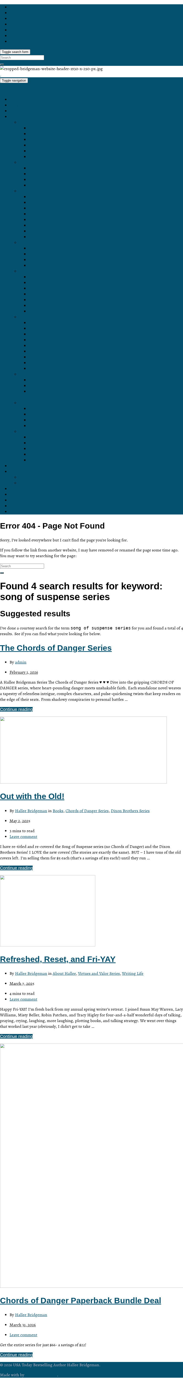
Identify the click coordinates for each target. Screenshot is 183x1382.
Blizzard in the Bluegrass (52, 282)
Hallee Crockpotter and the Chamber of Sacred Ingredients (84, 425)
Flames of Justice (45, 311)
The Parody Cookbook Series (47, 402)
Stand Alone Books (37, 374)
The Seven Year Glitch (50, 288)
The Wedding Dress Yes (52, 460)
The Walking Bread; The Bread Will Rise (67, 414)
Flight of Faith (42, 357)
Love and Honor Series (41, 122)
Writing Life (132, 973)
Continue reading (16, 709)
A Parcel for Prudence (49, 340)
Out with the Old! (32, 796)
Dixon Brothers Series (40, 242)
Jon (32, 259)
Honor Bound (41, 133)
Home (15, 99)
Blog (14, 105)
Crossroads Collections (41, 431)
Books (58, 811)
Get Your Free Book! (29, 465)
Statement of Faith (36, 483)
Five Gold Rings (44, 454)
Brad (33, 254)
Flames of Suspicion (48, 299)
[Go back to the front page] (0, 74)
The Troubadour (44, 179)
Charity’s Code (43, 334)
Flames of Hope (44, 305)
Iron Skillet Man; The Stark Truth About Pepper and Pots (82, 420)
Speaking (18, 506)
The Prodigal (41, 185)
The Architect (41, 168)
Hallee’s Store (23, 111)
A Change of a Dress (48, 294)
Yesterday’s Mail (44, 443)
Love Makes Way (45, 151)
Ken (32, 265)
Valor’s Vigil (40, 362)
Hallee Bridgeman (31, 811)
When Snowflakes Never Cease (59, 448)
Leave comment (23, 836)
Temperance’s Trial (47, 322)
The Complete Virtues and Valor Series (66, 368)
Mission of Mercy (45, 351)
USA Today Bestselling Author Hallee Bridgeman (46, 89)
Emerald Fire (41, 208)
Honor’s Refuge (44, 145)
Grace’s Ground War (48, 345)
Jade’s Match (41, 231)
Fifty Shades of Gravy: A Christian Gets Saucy (72, 408)
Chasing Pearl (42, 236)
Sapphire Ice (41, 196)
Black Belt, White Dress (51, 277)
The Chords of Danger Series (56, 647)
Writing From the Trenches (54, 385)
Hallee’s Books (24, 116)
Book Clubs (20, 500)
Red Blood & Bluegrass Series (48, 271)
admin (20, 662)
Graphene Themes (41, 1375)
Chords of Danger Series (42, 162)
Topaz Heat (39, 214)
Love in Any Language (50, 128)
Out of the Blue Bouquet (51, 437)
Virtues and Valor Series (42, 317)
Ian (32, 248)
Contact (17, 488)
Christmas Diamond (47, 219)
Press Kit (27, 477)
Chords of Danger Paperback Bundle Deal (80, 1300)
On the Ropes (42, 380)
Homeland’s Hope (46, 328)
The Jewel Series (35, 191)
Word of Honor (42, 139)
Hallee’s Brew (23, 494)
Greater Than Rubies (49, 202)
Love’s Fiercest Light (48, 156)
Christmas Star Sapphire (52, 225)
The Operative (42, 173)
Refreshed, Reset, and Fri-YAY (58, 959)
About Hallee (22, 471)
